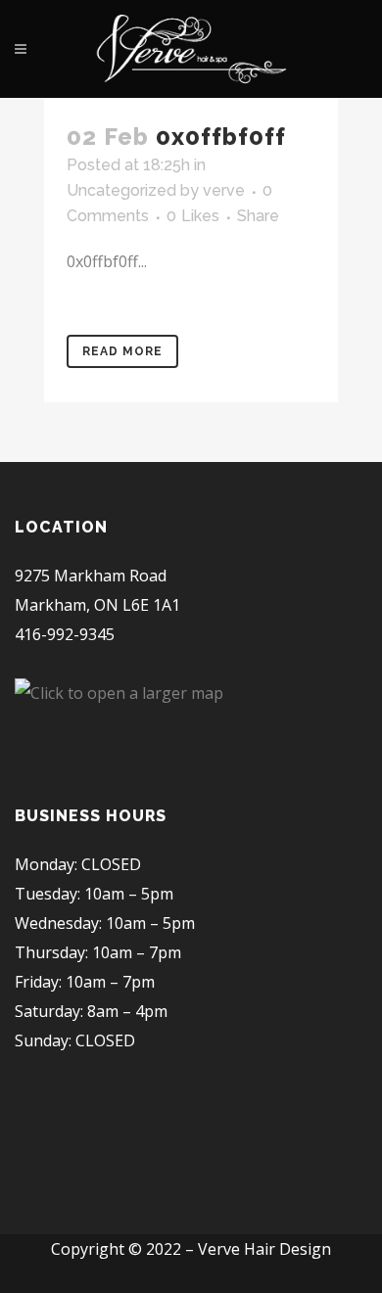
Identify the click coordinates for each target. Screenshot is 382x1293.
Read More (122, 351)
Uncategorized (121, 190)
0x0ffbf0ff (221, 136)
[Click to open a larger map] (119, 693)
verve (224, 190)
